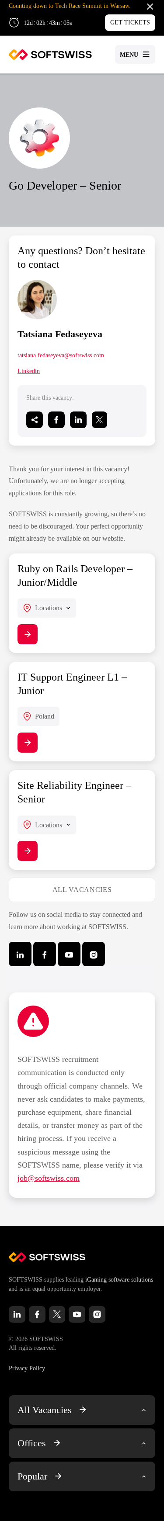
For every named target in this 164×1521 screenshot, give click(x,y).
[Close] (150, 6)
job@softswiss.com (48, 1178)
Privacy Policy (27, 1368)
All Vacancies (82, 889)
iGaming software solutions (119, 1279)
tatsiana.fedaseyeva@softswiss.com (60, 355)
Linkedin (28, 371)
